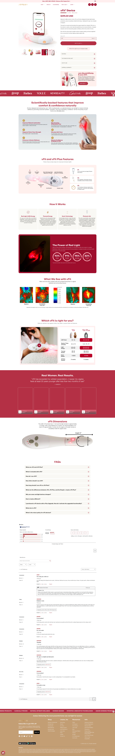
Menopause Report (76, 731)
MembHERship (51, 727)
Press (61, 732)
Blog (73, 729)
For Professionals (76, 736)
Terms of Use (87, 737)
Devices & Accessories (52, 722)
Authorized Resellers (89, 727)
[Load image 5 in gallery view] (51, 52)
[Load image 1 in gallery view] (25, 52)
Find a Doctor (75, 725)
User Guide (74, 727)
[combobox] (78, 38)
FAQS (73, 722)
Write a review (74, 12)
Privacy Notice (87, 731)
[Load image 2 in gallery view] (31, 52)
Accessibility (87, 738)
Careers (61, 734)
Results (61, 724)
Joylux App (62, 731)
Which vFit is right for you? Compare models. (78, 48)
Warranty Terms (88, 725)
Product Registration (89, 724)
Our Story (62, 725)
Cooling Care (50, 725)
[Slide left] (20, 52)
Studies (74, 734)
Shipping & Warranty (89, 722)
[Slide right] (56, 52)
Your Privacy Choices (89, 735)
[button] (89, 4)
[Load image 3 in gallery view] (38, 52)
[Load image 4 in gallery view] (45, 52)
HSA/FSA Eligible (51, 731)
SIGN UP (37, 732)
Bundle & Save (51, 729)
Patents (74, 732)
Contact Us (62, 736)
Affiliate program (63, 727)
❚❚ (113, 711)
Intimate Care (50, 724)
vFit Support (74, 724)
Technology (62, 722)
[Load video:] (39, 345)
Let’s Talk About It (63, 729)
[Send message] (3, 753)
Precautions (87, 729)
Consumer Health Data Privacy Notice (89, 733)
